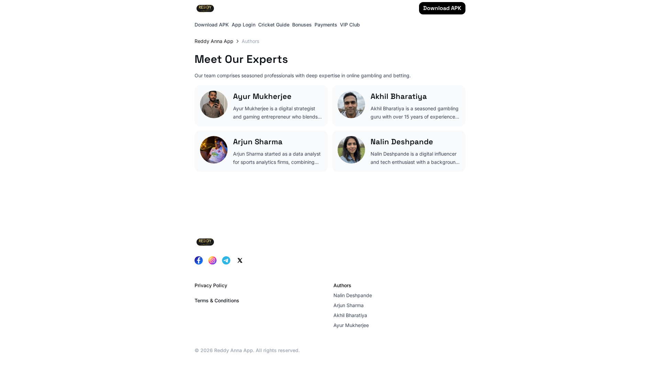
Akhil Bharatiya (350, 315)
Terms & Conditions (217, 300)
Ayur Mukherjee (351, 325)
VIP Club (350, 24)
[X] (240, 260)
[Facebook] (199, 260)
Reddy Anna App (214, 41)
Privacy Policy (211, 285)
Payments (326, 24)
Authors (342, 285)
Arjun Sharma (348, 305)
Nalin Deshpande (352, 295)
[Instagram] (212, 260)
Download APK (442, 8)
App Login (243, 24)
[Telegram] (226, 260)
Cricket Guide (273, 24)
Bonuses (302, 24)
